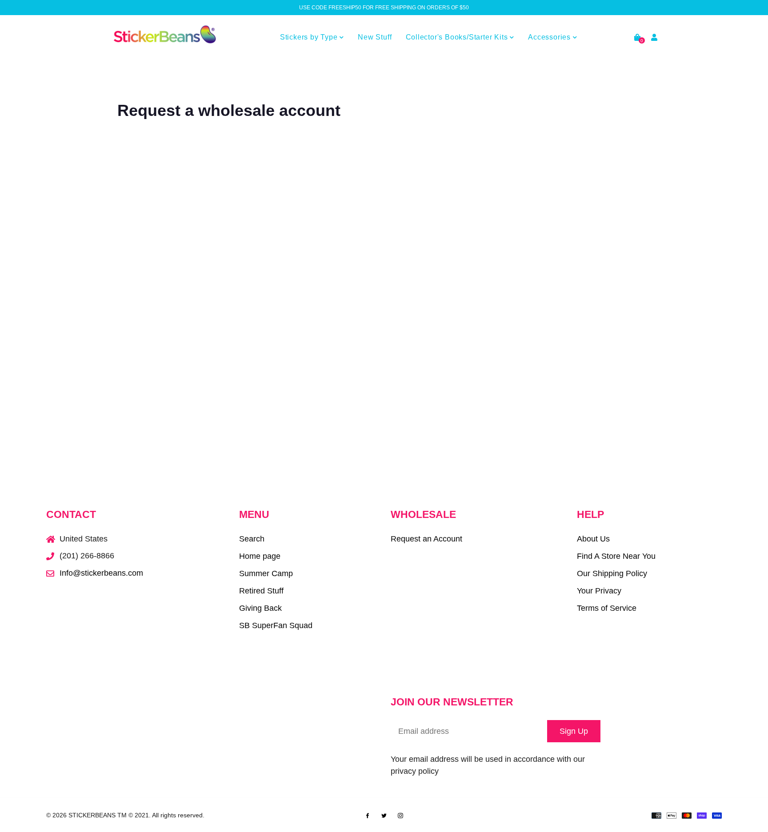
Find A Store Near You (616, 556)
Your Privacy (599, 590)
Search (251, 538)
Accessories (550, 37)
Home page (259, 556)
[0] (637, 37)
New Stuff (375, 37)
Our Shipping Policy (612, 573)
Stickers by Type (310, 37)
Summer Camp (266, 573)
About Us (593, 538)
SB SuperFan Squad (275, 625)
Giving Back (260, 608)
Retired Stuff (261, 590)
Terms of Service (606, 608)
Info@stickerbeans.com (101, 573)
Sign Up (574, 731)
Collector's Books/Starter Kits (458, 37)
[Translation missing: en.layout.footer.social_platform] (367, 814)
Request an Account (426, 538)
